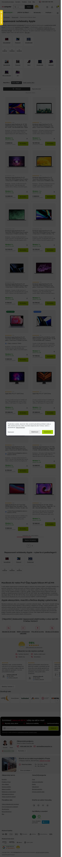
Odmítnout (34, 432)
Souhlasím (47, 432)
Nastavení (11, 432)
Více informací (20, 427)
